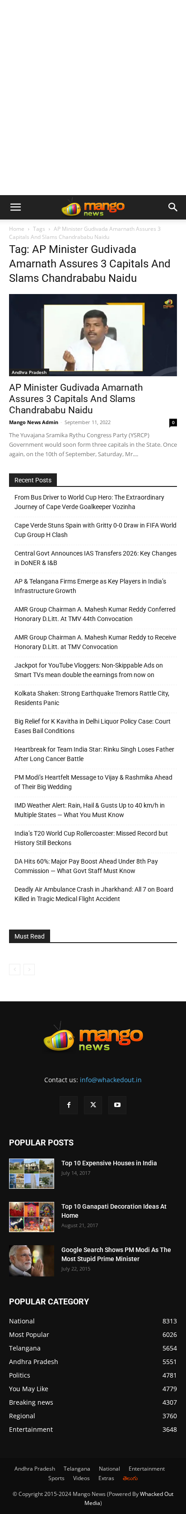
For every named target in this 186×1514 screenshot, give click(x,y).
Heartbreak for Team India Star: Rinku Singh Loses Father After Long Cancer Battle (94, 754)
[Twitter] (93, 1105)
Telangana (77, 1468)
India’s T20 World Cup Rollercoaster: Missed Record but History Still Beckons (91, 838)
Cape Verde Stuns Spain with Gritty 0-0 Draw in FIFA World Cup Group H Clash (95, 530)
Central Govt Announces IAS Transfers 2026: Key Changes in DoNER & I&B (95, 558)
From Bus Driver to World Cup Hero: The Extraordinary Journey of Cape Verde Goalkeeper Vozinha (89, 502)
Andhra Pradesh (29, 372)
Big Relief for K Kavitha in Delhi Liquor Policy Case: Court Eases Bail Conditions (92, 726)
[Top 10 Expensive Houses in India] (31, 1174)
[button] (15, 207)
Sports (56, 1478)
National (109, 1468)
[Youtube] (117, 1105)
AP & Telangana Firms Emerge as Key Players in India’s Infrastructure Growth (90, 586)
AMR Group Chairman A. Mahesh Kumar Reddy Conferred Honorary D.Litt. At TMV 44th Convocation (95, 614)
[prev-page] (14, 969)
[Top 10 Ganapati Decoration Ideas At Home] (31, 1217)
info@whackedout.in (111, 1079)
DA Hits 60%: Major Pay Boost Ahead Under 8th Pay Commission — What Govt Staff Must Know (86, 866)
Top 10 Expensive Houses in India (109, 1163)
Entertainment (147, 1468)
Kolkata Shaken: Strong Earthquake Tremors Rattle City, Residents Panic (91, 698)
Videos (81, 1478)
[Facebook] (69, 1105)
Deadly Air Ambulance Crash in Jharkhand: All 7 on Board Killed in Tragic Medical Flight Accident (93, 894)
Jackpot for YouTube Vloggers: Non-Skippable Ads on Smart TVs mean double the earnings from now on (88, 670)
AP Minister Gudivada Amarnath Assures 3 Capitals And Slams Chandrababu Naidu (76, 399)
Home (16, 229)
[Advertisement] (93, 98)
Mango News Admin (33, 422)
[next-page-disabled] (29, 969)
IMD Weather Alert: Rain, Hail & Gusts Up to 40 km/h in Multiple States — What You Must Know (89, 810)
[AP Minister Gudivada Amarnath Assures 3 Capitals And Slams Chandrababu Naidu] (93, 335)
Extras (106, 1478)
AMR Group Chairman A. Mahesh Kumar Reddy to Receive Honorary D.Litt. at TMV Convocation (95, 642)
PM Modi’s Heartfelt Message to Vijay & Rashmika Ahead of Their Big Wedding (93, 782)
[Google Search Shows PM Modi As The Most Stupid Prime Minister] (31, 1260)
